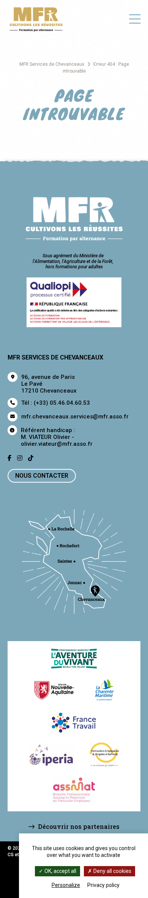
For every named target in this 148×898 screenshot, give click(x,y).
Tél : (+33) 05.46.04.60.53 (55, 402)
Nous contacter (41, 475)
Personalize (66, 885)
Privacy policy (103, 885)
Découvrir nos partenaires (78, 826)
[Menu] (134, 18)
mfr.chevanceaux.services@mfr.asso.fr (75, 416)
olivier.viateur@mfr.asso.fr (57, 443)
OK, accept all (59, 871)
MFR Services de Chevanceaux (51, 64)
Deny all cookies (111, 871)
